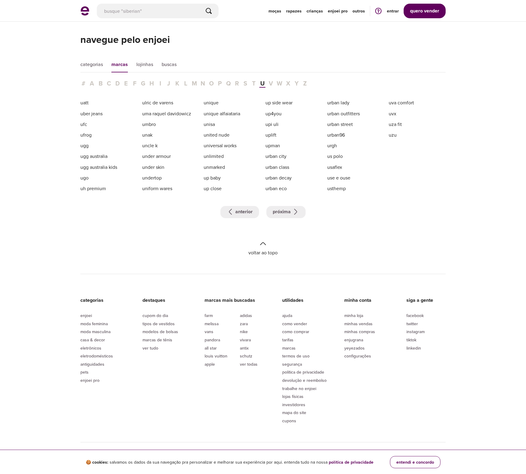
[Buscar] (208, 11)
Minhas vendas (358, 324)
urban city (275, 156)
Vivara (245, 340)
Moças (274, 11)
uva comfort (401, 102)
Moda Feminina (94, 324)
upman (272, 145)
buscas (169, 64)
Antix (244, 348)
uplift (270, 134)
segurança (292, 364)
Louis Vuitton (216, 356)
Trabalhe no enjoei (299, 388)
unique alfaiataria (222, 113)
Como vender (294, 324)
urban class (277, 167)
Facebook (415, 315)
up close (213, 188)
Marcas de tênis (157, 340)
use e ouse (338, 177)
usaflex (334, 167)
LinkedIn (413, 348)
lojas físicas (292, 396)
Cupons (289, 421)
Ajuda (287, 315)
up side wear (279, 102)
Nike (244, 332)
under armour (156, 156)
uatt (84, 102)
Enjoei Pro (90, 380)
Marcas (289, 348)
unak (147, 134)
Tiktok (411, 340)
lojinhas (144, 64)
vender (424, 10)
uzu (393, 134)
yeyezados (354, 348)
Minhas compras (359, 332)
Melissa (212, 324)
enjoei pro (338, 11)
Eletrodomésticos (96, 356)
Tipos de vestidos (158, 324)
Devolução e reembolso (304, 380)
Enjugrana (353, 340)
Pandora (212, 340)
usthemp (336, 188)
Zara (244, 324)
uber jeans (91, 113)
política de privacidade (351, 462)
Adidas (246, 315)
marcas (119, 64)
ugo (84, 177)
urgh (332, 145)
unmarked (214, 167)
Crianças (315, 11)
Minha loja (353, 315)
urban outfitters (343, 113)
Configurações (357, 356)
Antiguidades (92, 364)
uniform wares (157, 188)
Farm (209, 315)
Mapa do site (294, 413)
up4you (273, 113)
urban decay (278, 177)
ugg (84, 145)
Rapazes (294, 11)
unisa (209, 124)
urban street (340, 124)
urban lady (338, 102)
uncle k (150, 145)
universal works (220, 145)
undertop (152, 177)
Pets (84, 372)
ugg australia (93, 156)
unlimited (214, 156)
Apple (210, 364)
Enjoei (86, 315)
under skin (153, 167)
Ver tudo (150, 348)
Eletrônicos (90, 348)
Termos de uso (296, 356)
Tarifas (287, 340)
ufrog (86, 134)
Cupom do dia (155, 315)
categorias (91, 64)
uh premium (93, 188)
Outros (358, 11)
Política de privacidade (303, 372)
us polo (335, 156)
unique (211, 102)
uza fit (395, 124)
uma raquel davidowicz (166, 113)
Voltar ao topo (263, 252)
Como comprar (295, 332)
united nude (217, 134)
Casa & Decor (92, 340)
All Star (211, 348)
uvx (392, 113)
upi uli (272, 124)
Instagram (415, 332)
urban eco (276, 188)
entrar (393, 11)
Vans (209, 332)
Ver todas (249, 364)
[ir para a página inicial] (84, 13)
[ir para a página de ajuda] (378, 11)
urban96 (336, 134)
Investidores (293, 405)
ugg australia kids (98, 167)
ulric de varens (157, 102)
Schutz (246, 356)
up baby (212, 177)
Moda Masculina (95, 332)
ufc (83, 124)
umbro (149, 124)
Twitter (412, 324)
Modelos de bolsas (160, 332)
